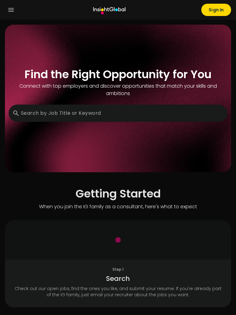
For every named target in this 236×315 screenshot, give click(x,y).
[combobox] (120, 113)
